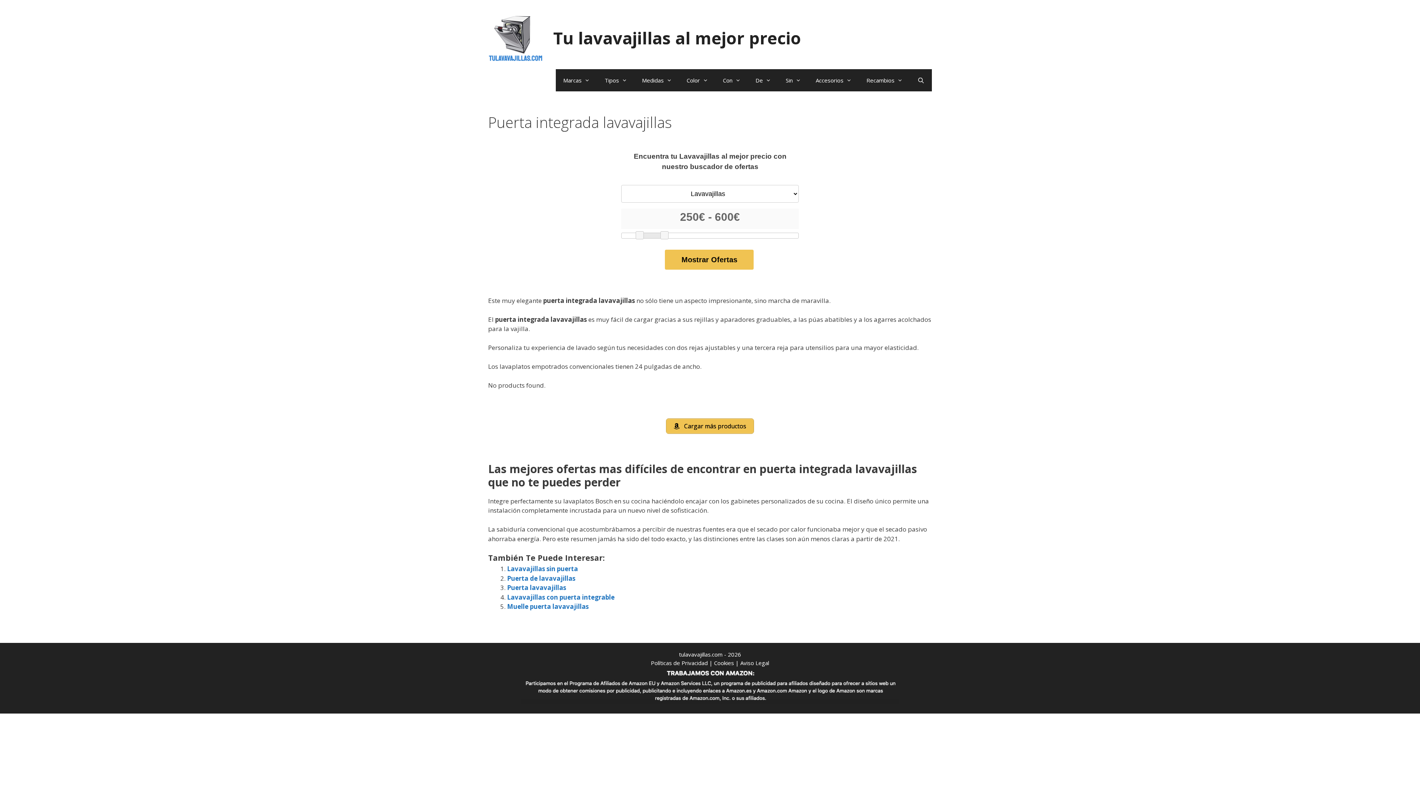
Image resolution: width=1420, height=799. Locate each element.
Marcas (572, 80)
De (759, 80)
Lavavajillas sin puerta (542, 568)
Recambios (880, 80)
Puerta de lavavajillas (541, 578)
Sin (789, 80)
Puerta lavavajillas (536, 587)
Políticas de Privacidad (679, 663)
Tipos (612, 80)
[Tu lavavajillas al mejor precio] (516, 37)
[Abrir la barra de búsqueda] (921, 80)
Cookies (724, 663)
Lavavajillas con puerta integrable (561, 597)
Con (728, 80)
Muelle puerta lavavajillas (548, 606)
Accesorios (829, 80)
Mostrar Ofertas (709, 260)
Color (693, 80)
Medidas (653, 80)
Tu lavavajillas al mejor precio (677, 38)
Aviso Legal (754, 663)
